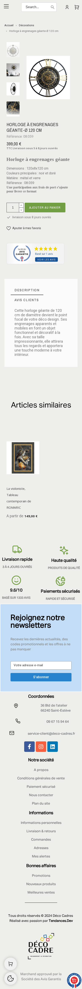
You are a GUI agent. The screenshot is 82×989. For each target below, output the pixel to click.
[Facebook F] (29, 746)
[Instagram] (41, 746)
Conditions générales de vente (41, 778)
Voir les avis (46, 259)
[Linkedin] (52, 746)
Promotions (41, 876)
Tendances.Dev (61, 921)
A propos (41, 770)
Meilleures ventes (41, 892)
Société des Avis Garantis (41, 979)
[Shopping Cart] (10, 964)
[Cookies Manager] (10, 978)
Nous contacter (41, 795)
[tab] (27, 290)
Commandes (41, 839)
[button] (24, 228)
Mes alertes (41, 856)
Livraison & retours (41, 831)
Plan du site (41, 803)
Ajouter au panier (45, 207)
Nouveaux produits (41, 884)
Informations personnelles (41, 823)
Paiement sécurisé (41, 787)
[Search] (52, 7)
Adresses (41, 848)
